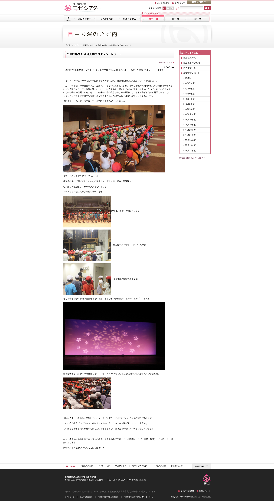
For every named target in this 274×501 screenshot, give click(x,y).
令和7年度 (190, 83)
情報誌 (188, 78)
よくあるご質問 (163, 3)
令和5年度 (190, 94)
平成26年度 (190, 140)
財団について (198, 18)
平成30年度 (190, 119)
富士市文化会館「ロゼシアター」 (83, 7)
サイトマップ (179, 3)
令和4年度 (190, 99)
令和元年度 (190, 114)
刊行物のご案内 (176, 18)
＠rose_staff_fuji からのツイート (194, 158)
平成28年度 (190, 130)
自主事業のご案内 (191, 63)
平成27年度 (190, 135)
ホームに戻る (70, 466)
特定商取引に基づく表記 (132, 497)
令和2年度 (190, 109)
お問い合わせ (199, 2)
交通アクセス (129, 18)
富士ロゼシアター (74, 45)
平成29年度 (190, 125)
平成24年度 (190, 150)
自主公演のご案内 (153, 18)
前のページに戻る (165, 62)
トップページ (68, 18)
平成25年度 (190, 145)
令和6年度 (190, 88)
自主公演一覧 (189, 57)
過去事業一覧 (189, 68)
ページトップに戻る (201, 466)
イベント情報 (107, 18)
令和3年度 (190, 104)
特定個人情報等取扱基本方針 (108, 497)
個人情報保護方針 (86, 497)
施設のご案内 (84, 18)
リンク (151, 497)
